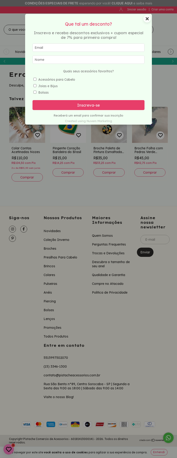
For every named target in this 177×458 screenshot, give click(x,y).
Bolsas (43, 92)
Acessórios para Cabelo (56, 79)
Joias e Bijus (48, 86)
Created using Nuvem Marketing (88, 121)
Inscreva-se (88, 105)
